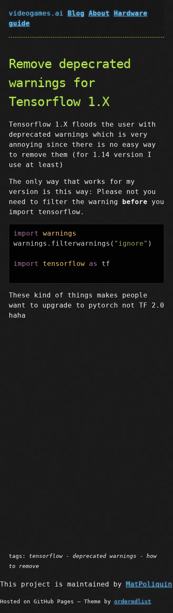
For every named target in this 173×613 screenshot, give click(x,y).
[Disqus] (87, 432)
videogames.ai (38, 13)
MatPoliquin (149, 584)
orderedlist (132, 601)
